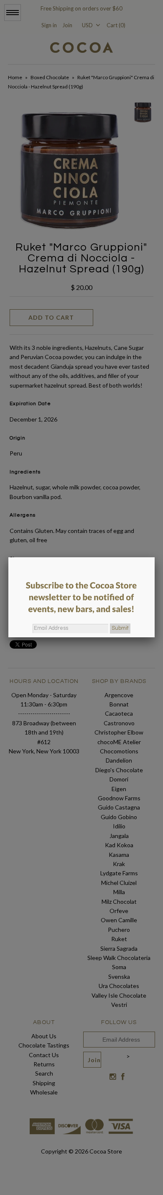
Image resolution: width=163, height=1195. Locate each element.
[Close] (154, 557)
